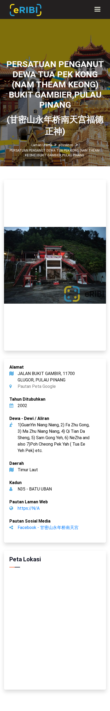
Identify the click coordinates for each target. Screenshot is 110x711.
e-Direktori (65, 145)
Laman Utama (42, 145)
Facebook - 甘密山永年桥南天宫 (48, 527)
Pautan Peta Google (37, 386)
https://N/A (29, 508)
